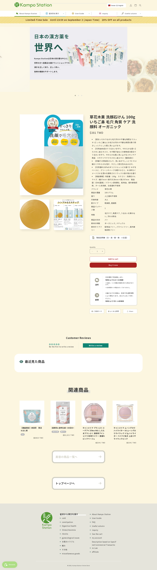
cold (64, 518)
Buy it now (113, 265)
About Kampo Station (101, 514)
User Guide (96, 518)
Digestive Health (69, 526)
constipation (67, 522)
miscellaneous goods (71, 553)
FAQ (93, 522)
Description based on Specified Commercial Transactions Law (104, 544)
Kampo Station (77, 565)
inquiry (95, 530)
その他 (64, 549)
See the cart (97, 534)
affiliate (95, 552)
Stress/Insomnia (69, 530)
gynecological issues (70, 537)
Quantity (92, 247)
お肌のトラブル (68, 541)
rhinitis (65, 534)
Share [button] (131, 311)
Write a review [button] (95, 345)
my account (97, 537)
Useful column (98, 526)
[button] (140, 5)
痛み (63, 545)
